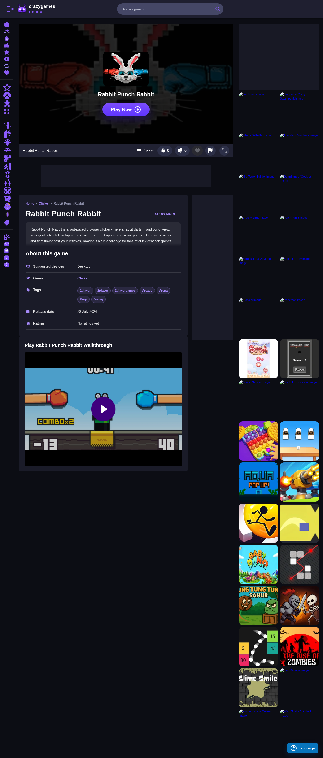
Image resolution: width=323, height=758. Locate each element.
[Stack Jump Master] (299, 399)
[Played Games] (6, 58)
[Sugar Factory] (299, 276)
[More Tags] (6, 222)
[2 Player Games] (6, 183)
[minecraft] (6, 191)
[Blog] (6, 236)
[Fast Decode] (299, 687)
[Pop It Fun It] (299, 235)
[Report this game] (210, 151)
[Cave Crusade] (299, 605)
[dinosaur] (6, 134)
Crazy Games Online (36, 9)
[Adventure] (6, 95)
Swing (98, 299)
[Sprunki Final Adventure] (258, 276)
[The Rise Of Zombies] (299, 646)
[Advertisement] (126, 175)
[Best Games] (6, 38)
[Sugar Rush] (258, 358)
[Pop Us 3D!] (258, 441)
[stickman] (6, 126)
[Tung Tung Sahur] (258, 605)
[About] (6, 257)
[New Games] (6, 31)
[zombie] (6, 207)
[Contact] (6, 243)
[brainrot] (6, 215)
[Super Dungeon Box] (299, 358)
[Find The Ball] (299, 441)
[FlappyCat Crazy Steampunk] (299, 111)
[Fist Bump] (258, 111)
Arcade (147, 290)
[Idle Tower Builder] (258, 194)
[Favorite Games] (6, 72)
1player (85, 290)
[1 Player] (6, 174)
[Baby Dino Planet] (258, 564)
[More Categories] (6, 111)
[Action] (6, 87)
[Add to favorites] (197, 151)
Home (30, 203)
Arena (163, 290)
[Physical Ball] (258, 646)
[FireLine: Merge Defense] (299, 482)
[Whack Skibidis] (258, 153)
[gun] (6, 158)
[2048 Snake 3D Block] (299, 729)
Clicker (44, 203)
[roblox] (6, 199)
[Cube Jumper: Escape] (299, 523)
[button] (224, 150)
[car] (6, 150)
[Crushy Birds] (258, 235)
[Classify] (258, 317)
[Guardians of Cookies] (299, 194)
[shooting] (6, 142)
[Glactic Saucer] (258, 399)
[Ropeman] (299, 317)
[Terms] (6, 250)
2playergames (125, 290)
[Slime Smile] (258, 687)
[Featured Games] (6, 51)
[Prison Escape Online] (258, 729)
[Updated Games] (6, 65)
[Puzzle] (6, 104)
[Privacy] (6, 264)
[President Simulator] (299, 153)
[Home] (6, 24)
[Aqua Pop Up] (258, 482)
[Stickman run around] (258, 523)
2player (102, 290)
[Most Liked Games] (6, 44)
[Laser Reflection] (299, 564)
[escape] (6, 166)
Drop (83, 299)
